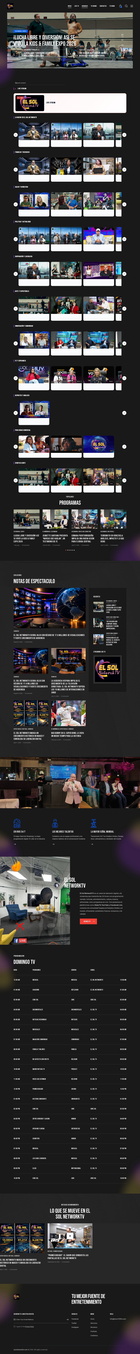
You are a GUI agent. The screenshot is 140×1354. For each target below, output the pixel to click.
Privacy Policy (92, 683)
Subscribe (97, 689)
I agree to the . (88, 683)
